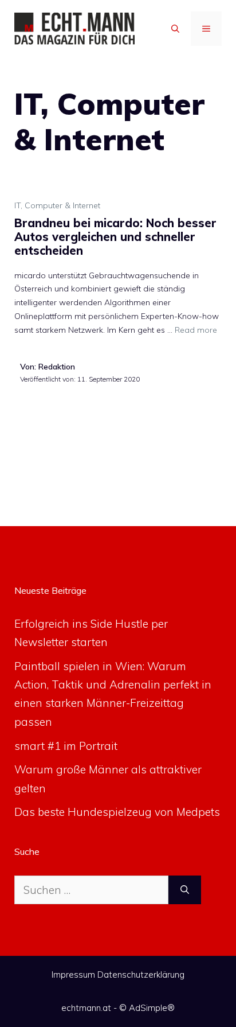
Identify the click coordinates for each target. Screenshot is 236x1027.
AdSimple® (152, 1007)
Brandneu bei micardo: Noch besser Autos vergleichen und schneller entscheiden (115, 237)
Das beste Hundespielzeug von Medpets (117, 812)
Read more (196, 330)
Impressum (73, 974)
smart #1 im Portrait (65, 746)
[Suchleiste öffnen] (175, 28)
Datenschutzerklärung (140, 974)
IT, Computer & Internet (57, 205)
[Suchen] (184, 890)
